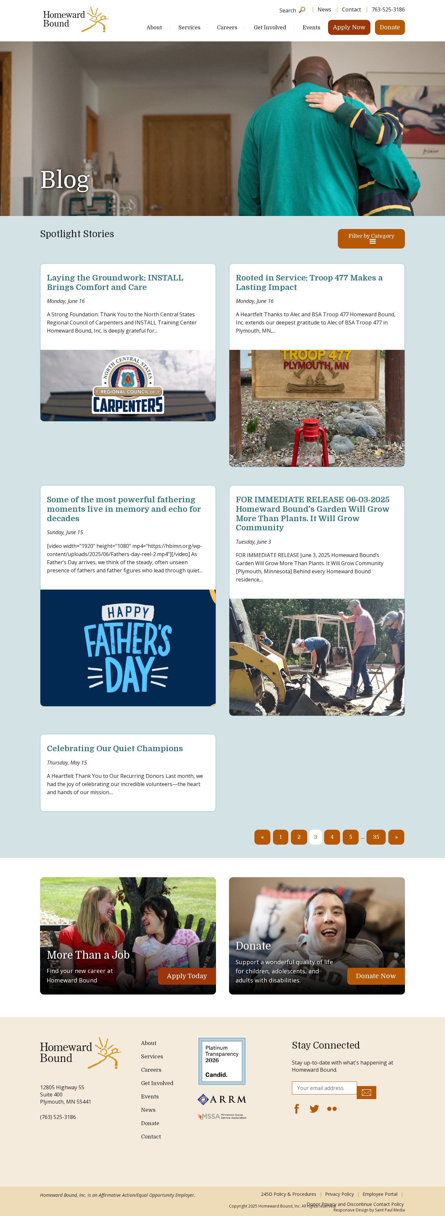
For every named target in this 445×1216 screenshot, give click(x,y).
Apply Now (349, 27)
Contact (351, 9)
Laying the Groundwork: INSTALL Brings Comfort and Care (115, 282)
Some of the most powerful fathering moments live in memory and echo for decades (124, 509)
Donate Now (376, 976)
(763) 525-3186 (58, 1117)
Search (288, 10)
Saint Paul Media (390, 1210)
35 (376, 837)
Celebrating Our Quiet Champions (115, 748)
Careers (227, 28)
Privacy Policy (339, 1194)
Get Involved (270, 28)
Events (311, 28)
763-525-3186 (388, 9)
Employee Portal (380, 1194)
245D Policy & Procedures (288, 1194)
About (154, 28)
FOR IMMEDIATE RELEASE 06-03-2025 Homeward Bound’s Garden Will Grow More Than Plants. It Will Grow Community (313, 513)
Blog (65, 180)
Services (189, 28)
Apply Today (187, 976)
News (324, 9)
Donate (390, 27)
